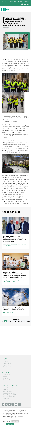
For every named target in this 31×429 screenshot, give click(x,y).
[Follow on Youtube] (16, 404)
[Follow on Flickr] (19, 404)
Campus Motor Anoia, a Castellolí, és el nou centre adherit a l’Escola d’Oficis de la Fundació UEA (14, 238)
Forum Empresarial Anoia (11, 395)
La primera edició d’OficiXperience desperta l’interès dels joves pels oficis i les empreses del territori (14, 274)
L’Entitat (5, 361)
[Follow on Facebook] (12, 404)
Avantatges (6, 374)
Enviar (25, 348)
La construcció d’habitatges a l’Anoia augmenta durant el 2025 (15, 309)
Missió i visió (6, 365)
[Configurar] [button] (6, 421)
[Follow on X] (6, 404)
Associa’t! (26, 1)
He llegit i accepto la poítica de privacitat (14, 345)
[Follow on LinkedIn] (9, 404)
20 (19, 321)
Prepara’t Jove (7, 391)
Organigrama (7, 363)
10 (15, 321)
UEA (3, 1)
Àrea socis (26, 4)
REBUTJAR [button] (15, 421)
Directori (20, 1)
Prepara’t (5, 389)
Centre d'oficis (15, 244)
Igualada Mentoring (9, 396)
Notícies (8, 245)
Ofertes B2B (6, 380)
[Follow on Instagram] (3, 404)
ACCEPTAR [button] (10, 424)
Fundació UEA (12, 1)
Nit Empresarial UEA (9, 393)
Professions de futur (9, 281)
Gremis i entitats (8, 367)
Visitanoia (6, 398)
